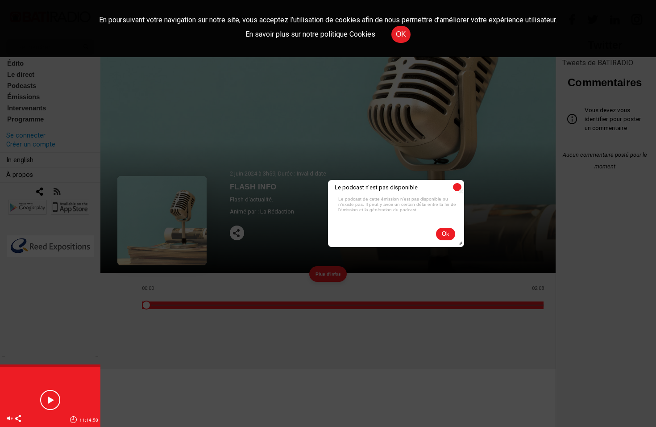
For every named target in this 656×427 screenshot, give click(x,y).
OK (401, 34)
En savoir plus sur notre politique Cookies (310, 34)
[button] (457, 187)
